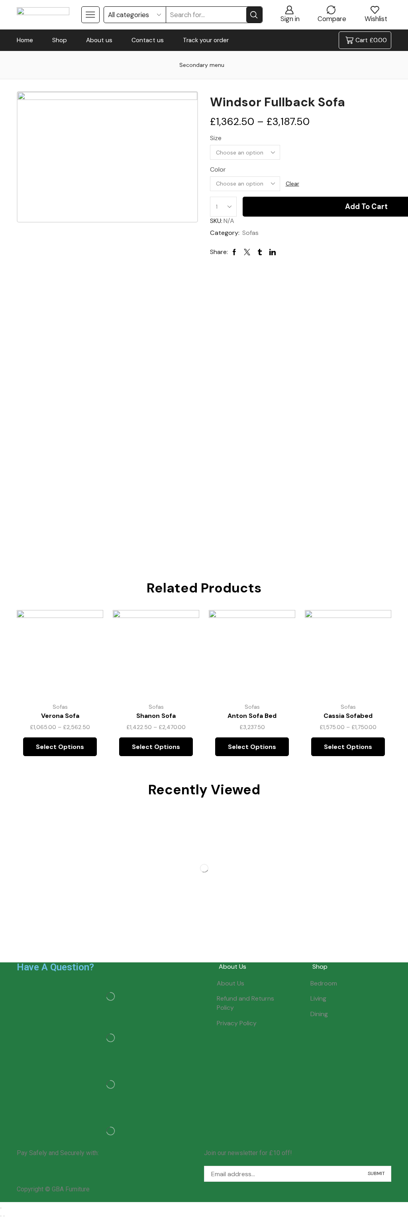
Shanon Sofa (156, 716)
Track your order (206, 40)
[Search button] (254, 15)
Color (218, 169)
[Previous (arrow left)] (1, 1216)
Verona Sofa (60, 716)
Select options (88, 644)
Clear (292, 183)
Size (216, 138)
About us (99, 40)
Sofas (250, 233)
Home (25, 40)
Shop (59, 40)
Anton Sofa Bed (252, 716)
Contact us (147, 40)
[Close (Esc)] (1, 1208)
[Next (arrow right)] (4, 1216)
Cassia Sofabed (348, 716)
